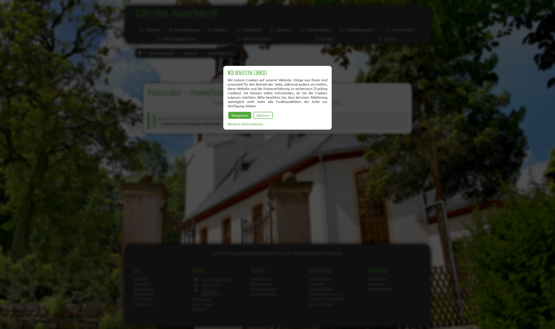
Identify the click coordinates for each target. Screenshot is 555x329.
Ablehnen (263, 115)
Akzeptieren (239, 115)
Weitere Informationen (245, 124)
